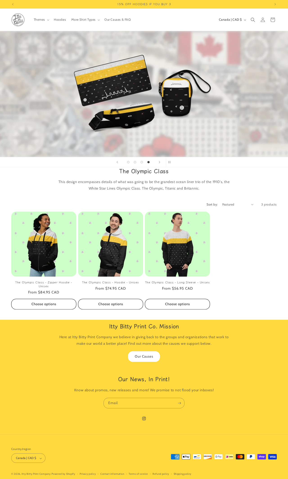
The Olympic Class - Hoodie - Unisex (110, 282)
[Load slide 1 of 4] (128, 162)
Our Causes (144, 357)
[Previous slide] (117, 162)
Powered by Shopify (63, 474)
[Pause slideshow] (171, 162)
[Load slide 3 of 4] (141, 162)
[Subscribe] (179, 403)
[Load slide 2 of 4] (135, 162)
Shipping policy (183, 474)
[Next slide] (159, 162)
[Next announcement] (275, 4)
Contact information (112, 474)
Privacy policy (88, 474)
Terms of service (138, 474)
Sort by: (212, 204)
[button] (41, 19)
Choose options (44, 304)
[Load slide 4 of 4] (148, 162)
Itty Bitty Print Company (36, 474)
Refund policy (161, 474)
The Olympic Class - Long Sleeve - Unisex (177, 282)
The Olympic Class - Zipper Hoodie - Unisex (43, 284)
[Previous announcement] (13, 4)
